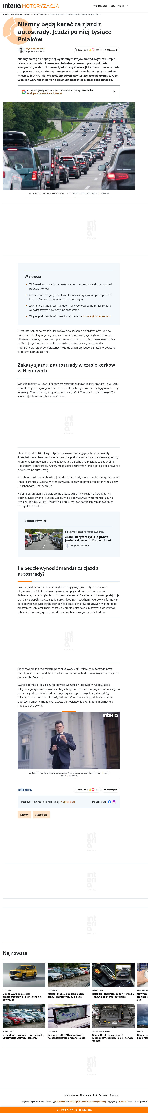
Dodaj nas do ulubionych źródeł (60, 93)
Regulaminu (60, 1101)
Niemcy (24, 814)
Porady (27, 14)
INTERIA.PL (122, 1101)
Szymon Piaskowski (35, 48)
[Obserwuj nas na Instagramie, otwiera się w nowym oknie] (114, 802)
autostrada (41, 814)
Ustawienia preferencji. (97, 1101)
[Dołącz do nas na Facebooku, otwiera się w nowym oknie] (109, 802)
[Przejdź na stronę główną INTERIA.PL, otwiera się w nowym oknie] (12, 5)
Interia (6, 14)
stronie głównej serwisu (97, 316)
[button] (100, 5)
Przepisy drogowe (40, 14)
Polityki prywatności (78, 1101)
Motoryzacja (16, 14)
